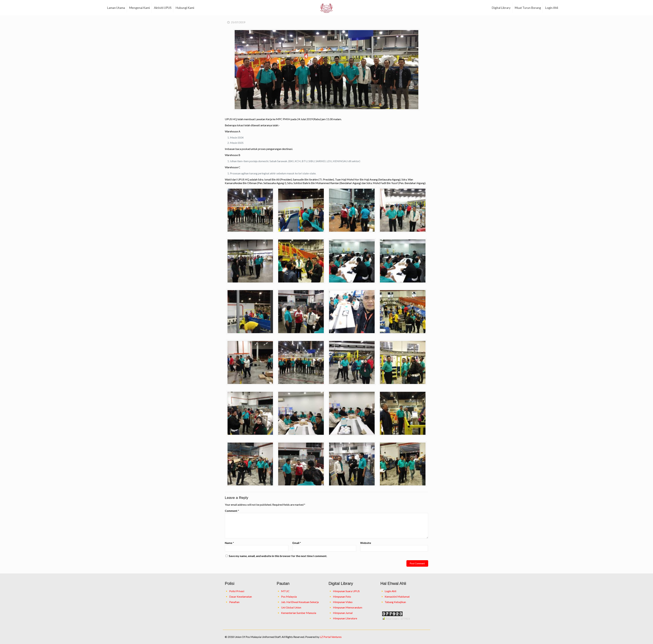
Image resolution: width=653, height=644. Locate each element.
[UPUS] (326, 7)
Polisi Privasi (236, 591)
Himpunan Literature (345, 618)
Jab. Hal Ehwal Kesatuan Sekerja (300, 602)
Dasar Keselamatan (240, 596)
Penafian (234, 602)
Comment (232, 510)
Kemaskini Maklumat (397, 596)
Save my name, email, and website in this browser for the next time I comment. (278, 555)
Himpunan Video (343, 602)
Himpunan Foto (342, 596)
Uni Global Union (291, 607)
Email (296, 542)
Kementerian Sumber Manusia (298, 612)
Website (365, 542)
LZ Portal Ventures (331, 636)
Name (229, 542)
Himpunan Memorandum (347, 607)
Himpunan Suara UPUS (346, 591)
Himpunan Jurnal (343, 612)
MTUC (285, 591)
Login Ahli (390, 591)
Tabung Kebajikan (395, 602)
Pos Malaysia (289, 596)
